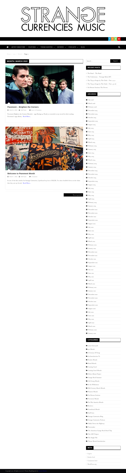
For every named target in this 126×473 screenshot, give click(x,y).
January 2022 (92, 248)
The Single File (92, 438)
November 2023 (92, 174)
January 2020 (92, 333)
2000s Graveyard (93, 346)
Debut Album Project (94, 374)
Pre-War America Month (95, 402)
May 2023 (91, 195)
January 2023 (92, 206)
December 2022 (92, 209)
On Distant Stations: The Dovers (98, 87)
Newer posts (77, 195)
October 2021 (92, 259)
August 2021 (91, 266)
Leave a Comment (36, 110)
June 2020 (91, 315)
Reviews (60, 47)
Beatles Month (92, 360)
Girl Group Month (93, 381)
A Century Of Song (94, 353)
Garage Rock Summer (94, 377)
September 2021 (92, 262)
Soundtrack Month (94, 409)
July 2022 (91, 227)
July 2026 (91, 100)
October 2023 (92, 178)
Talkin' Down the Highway (96, 423)
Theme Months (46, 47)
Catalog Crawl (92, 367)
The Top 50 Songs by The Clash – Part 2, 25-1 (101, 80)
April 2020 (91, 323)
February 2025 (92, 146)
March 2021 (91, 284)
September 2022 (93, 220)
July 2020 (91, 312)
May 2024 (91, 156)
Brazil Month (92, 363)
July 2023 (91, 188)
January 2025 (92, 149)
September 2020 (93, 305)
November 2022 (92, 213)
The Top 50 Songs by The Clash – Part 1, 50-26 (102, 84)
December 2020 (92, 294)
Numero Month (93, 392)
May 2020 (91, 319)
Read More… (27, 116)
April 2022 (91, 238)
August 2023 (91, 185)
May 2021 (91, 277)
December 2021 (92, 252)
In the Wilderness (93, 384)
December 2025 (92, 110)
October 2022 (92, 216)
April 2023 (91, 199)
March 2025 (91, 142)
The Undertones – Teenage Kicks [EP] (99, 77)
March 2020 (91, 326)
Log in (90, 453)
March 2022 (91, 241)
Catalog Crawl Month (94, 370)
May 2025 (91, 135)
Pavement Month (93, 399)
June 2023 (91, 192)
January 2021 (92, 291)
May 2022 (91, 234)
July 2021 (90, 269)
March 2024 (91, 160)
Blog (83, 47)
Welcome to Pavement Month (21, 173)
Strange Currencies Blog (95, 416)
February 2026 (92, 107)
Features (32, 47)
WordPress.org (92, 464)
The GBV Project (93, 434)
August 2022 (91, 224)
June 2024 (91, 153)
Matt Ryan (23, 110)
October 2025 (92, 117)
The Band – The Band (94, 73)
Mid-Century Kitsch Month (96, 388)
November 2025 (93, 114)
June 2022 (91, 231)
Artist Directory (18, 47)
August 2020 (92, 308)
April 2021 (91, 280)
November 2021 (92, 255)
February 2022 (92, 245)
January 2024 (92, 167)
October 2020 (92, 301)
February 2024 (92, 163)
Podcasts (72, 47)
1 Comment (34, 176)
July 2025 (91, 128)
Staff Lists (91, 413)
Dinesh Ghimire (42, 471)
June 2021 (91, 273)
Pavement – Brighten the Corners (23, 107)
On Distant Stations (94, 395)
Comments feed (92, 461)
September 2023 (93, 181)
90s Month (91, 349)
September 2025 (93, 121)
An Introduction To (94, 356)
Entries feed (91, 457)
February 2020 (92, 330)
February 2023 (92, 202)
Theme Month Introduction (96, 441)
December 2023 (92, 170)
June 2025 (91, 132)
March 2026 (91, 103)
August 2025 (92, 124)
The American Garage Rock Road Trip (100, 430)
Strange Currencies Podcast (96, 420)
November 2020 (93, 298)
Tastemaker (91, 427)
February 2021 (92, 287)
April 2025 (91, 139)
